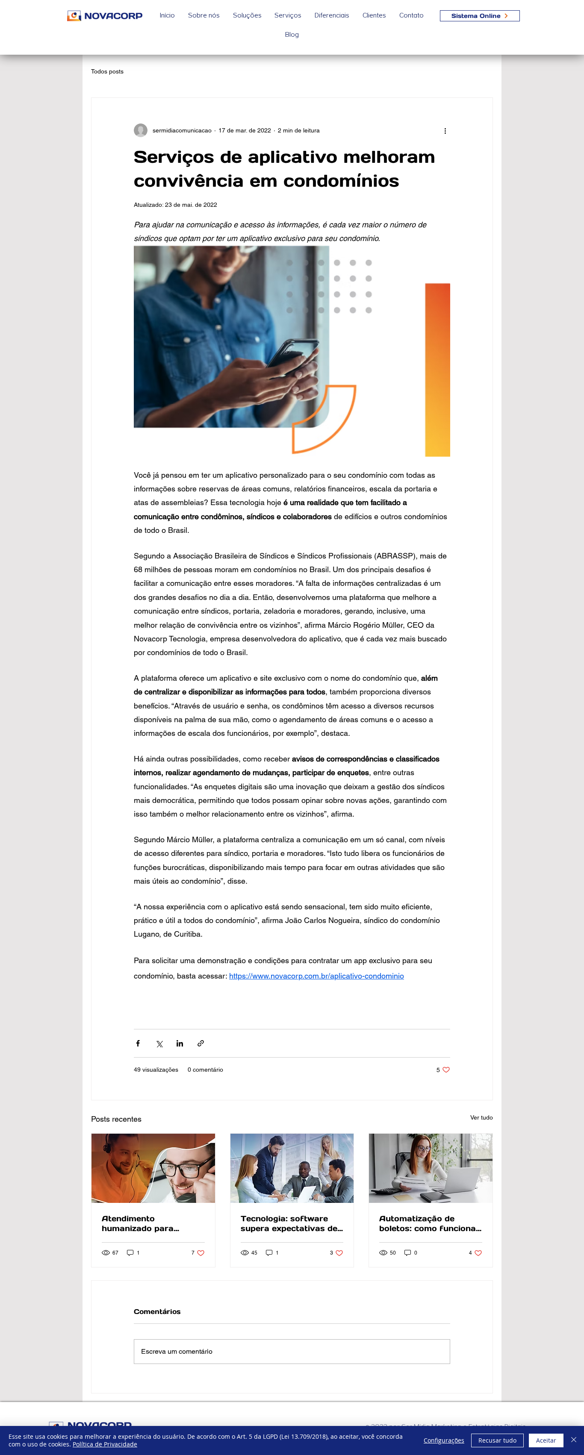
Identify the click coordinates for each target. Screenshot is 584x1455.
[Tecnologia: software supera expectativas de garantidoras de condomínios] (292, 1168)
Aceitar (546, 1440)
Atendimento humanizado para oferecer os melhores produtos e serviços (146, 1223)
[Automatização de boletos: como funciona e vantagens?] (431, 1168)
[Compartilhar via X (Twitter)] (159, 1043)
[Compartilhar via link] (201, 1043)
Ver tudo (481, 1117)
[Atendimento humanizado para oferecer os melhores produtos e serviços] (153, 1168)
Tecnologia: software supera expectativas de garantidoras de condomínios (289, 1223)
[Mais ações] (445, 130)
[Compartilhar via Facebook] (138, 1043)
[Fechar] (574, 1440)
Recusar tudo (497, 1440)
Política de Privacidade (105, 1444)
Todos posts (107, 71)
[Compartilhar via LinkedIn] (180, 1043)
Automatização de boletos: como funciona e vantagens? (427, 1223)
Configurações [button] (444, 1440)
